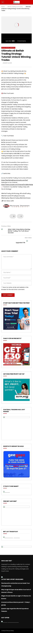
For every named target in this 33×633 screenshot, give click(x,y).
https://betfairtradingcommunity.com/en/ (14, 180)
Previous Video (6, 226)
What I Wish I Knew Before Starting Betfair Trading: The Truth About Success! (19, 231)
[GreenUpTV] (16, 2)
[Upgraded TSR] (29, 242)
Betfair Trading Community (15, 6)
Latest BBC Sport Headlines (12, 579)
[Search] (31, 2)
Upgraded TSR (20, 242)
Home (3, 6)
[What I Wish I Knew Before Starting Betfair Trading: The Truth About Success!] (4, 231)
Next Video (28, 238)
